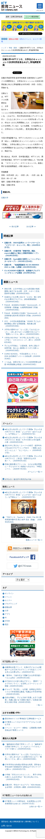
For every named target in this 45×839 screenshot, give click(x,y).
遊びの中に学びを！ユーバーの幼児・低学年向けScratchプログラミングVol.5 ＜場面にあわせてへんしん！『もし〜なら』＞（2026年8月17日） (23, 449)
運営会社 (4, 822)
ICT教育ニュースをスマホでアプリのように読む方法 (23, 723)
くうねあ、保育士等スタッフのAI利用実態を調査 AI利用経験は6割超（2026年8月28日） (22, 363)
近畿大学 (4, 198)
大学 (6, 611)
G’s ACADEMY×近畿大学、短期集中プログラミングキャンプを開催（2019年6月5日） (22, 272)
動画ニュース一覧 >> (34, 540)
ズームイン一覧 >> (35, 472)
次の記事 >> (31, 227)
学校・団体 (13, 48)
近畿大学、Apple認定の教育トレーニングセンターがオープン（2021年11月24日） (22, 260)
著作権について (31, 822)
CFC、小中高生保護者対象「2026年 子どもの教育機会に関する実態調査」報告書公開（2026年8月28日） (22, 323)
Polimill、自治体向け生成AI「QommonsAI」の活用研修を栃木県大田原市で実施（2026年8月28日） (22, 315)
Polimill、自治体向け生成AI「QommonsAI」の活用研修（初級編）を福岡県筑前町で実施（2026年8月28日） (22, 307)
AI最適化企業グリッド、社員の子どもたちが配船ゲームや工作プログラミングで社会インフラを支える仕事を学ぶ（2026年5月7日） (23, 669)
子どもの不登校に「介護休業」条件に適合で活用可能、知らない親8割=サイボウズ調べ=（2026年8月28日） (21, 348)
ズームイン (8, 423)
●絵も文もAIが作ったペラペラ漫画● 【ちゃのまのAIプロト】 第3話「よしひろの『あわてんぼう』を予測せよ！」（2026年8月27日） (23, 431)
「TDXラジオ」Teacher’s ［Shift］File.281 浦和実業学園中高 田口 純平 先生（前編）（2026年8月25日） (23, 519)
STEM (7, 621)
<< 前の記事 (14, 227)
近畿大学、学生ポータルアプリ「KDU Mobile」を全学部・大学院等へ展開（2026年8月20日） (23, 786)
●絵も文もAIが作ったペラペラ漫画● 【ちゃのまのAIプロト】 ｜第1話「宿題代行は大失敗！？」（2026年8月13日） (23, 458)
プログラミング (11, 604)
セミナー (8, 600)
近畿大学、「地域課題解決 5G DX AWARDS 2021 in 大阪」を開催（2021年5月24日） (21, 266)
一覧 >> (39, 705)
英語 (6, 624)
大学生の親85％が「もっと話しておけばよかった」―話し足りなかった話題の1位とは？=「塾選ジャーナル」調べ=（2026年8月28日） (22, 331)
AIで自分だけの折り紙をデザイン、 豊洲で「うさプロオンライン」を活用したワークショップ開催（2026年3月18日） (23, 683)
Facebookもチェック (22, 557)
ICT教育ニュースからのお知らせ (17, 795)
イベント (8, 597)
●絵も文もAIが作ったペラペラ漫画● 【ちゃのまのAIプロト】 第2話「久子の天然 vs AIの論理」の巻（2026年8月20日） (23, 439)
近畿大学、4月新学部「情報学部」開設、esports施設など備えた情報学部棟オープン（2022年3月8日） (21, 253)
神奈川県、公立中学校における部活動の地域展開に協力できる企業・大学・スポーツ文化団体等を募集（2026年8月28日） (21, 291)
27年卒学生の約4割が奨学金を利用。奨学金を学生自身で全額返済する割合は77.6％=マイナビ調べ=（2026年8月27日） (23, 767)
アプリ (7, 614)
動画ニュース (9, 487)
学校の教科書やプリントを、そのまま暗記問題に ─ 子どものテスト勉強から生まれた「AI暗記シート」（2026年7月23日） (23, 466)
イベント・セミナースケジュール (18, 479)
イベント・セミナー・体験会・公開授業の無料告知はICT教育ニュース (23, 729)
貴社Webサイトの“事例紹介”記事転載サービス (23, 719)
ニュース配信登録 (32, 17)
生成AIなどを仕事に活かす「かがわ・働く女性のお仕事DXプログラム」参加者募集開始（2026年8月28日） (22, 299)
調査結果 (8, 607)
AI (5, 618)
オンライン (9, 593)
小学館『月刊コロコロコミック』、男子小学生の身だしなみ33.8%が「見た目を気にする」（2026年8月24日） (23, 777)
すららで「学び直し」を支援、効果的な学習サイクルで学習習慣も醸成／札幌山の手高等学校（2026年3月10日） (23, 691)
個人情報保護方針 (17, 822)
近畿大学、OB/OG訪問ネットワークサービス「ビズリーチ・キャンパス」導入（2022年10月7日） (22, 245)
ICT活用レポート (10, 661)
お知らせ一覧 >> (35, 806)
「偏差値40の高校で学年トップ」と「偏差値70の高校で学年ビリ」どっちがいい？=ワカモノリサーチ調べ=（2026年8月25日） (23, 746)
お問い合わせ (6, 826)
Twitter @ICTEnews (22, 566)
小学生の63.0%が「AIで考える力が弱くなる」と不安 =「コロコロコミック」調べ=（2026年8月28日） (22, 340)
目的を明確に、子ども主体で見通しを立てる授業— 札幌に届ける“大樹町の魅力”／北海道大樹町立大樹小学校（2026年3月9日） (23, 699)
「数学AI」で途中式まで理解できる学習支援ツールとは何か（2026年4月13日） (23, 676)
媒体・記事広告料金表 (14, 17)
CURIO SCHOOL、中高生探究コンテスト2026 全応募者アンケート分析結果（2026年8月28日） (22, 356)
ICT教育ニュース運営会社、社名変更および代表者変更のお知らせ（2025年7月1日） (23, 802)
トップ (3, 48)
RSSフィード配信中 (22, 548)
